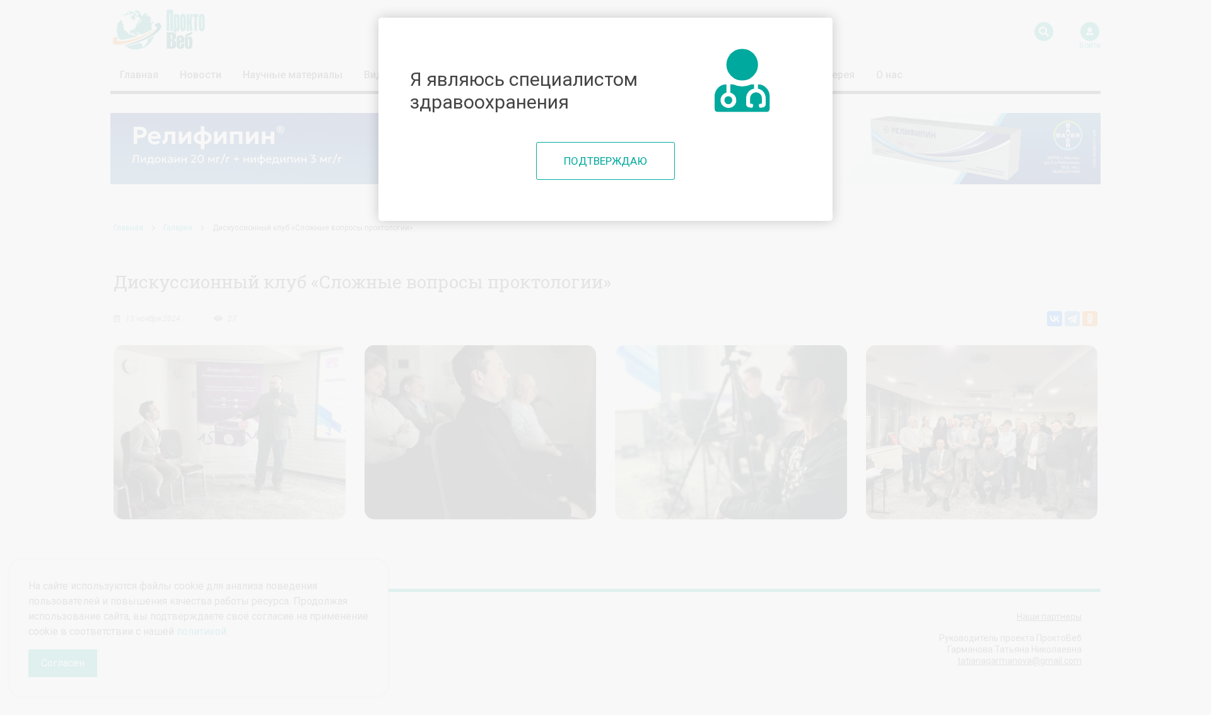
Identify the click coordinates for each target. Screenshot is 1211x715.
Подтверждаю (605, 161)
